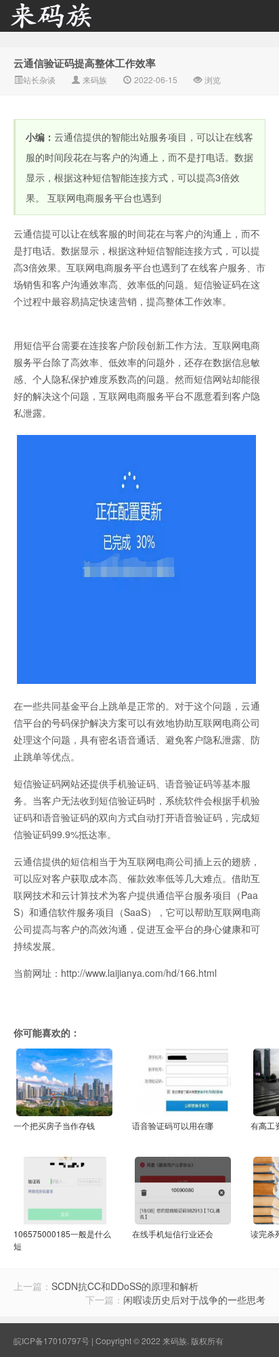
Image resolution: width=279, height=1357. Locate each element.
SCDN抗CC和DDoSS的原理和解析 (124, 1286)
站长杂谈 (39, 79)
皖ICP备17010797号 (51, 1340)
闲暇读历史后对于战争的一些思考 (194, 1299)
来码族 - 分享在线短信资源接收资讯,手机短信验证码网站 (67, 21)
